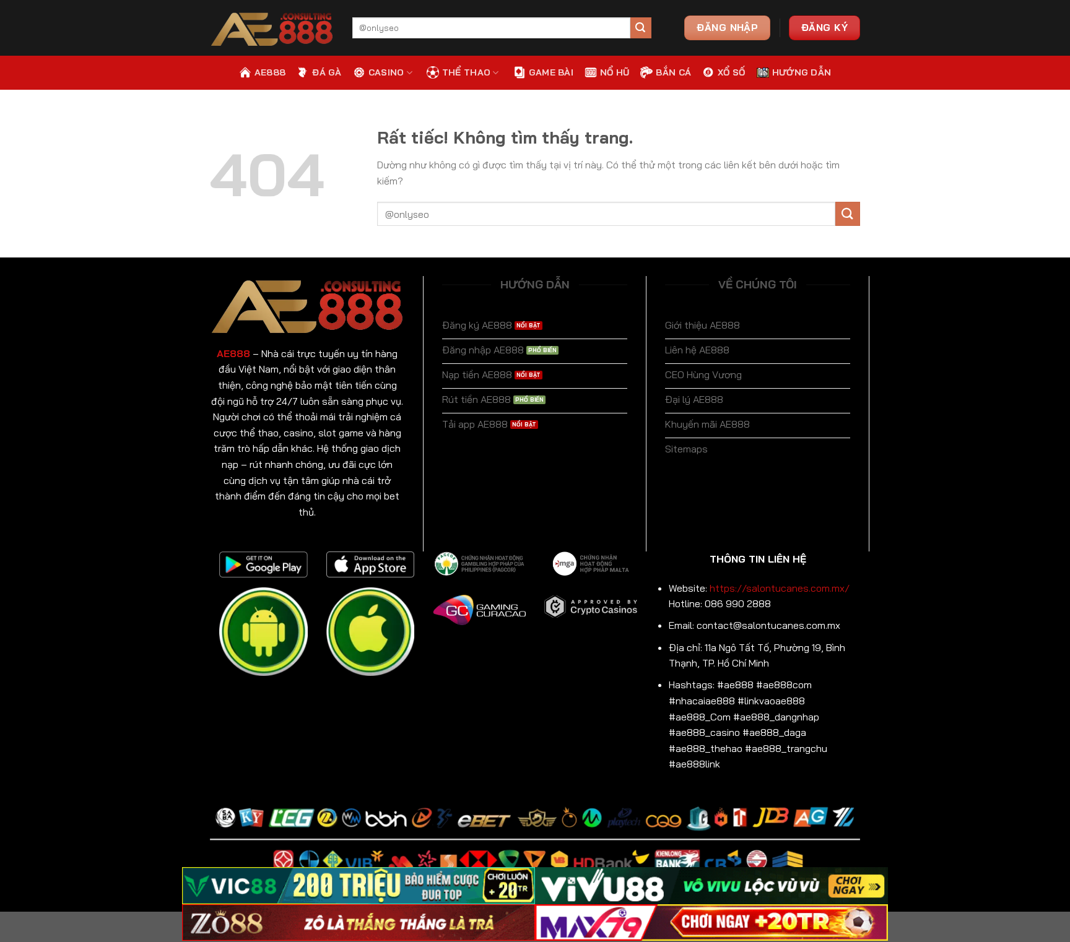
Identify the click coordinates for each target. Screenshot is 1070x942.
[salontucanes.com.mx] (272, 28)
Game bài (551, 72)
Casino (386, 72)
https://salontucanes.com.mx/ (780, 588)
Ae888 (269, 72)
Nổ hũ (614, 72)
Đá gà (326, 72)
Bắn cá (673, 72)
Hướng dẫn (802, 72)
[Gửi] (640, 27)
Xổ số (731, 72)
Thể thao (466, 72)
